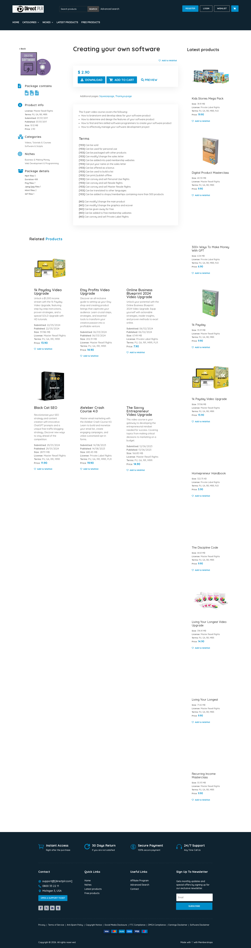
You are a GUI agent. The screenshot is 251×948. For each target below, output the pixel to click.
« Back (22, 48)
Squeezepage (106, 96)
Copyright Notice (94, 925)
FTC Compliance (137, 925)
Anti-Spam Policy (75, 925)
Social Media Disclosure (116, 925)
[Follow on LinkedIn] (52, 908)
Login (206, 8)
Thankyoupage (123, 96)
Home (15, 22)
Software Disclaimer (199, 925)
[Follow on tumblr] (58, 908)
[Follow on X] (46, 908)
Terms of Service (56, 925)
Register (190, 8)
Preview (151, 80)
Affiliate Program (139, 880)
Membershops (205, 942)
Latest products (67, 22)
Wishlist (222, 8)
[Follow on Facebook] (40, 908)
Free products (90, 22)
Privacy (41, 925)
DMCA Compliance (157, 925)
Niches (88, 885)
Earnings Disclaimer (177, 925)
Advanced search (110, 8)
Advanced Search (139, 885)
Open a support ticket (53, 898)
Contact (134, 889)
